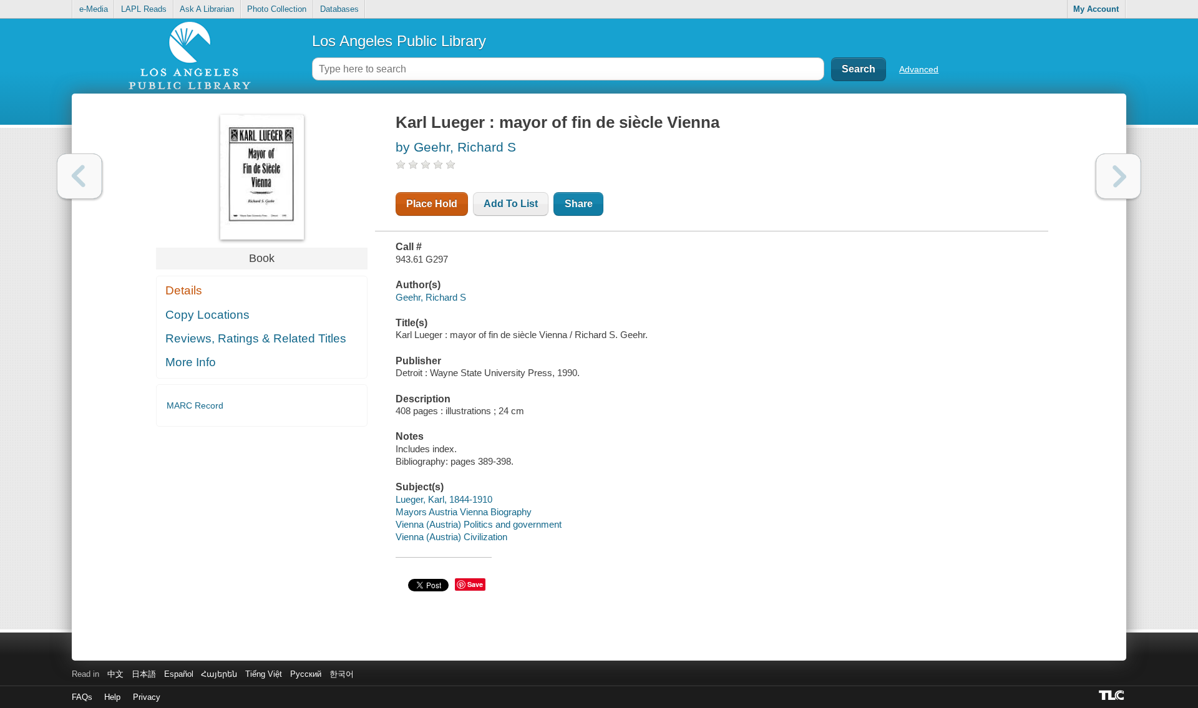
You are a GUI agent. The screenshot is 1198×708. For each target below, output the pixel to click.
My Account (1096, 9)
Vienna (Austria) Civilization (451, 536)
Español (178, 674)
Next (1118, 176)
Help (112, 697)
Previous (79, 176)
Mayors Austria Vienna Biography (464, 512)
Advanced (918, 69)
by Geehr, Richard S (456, 147)
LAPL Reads (144, 9)
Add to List (511, 203)
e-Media (93, 9)
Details (183, 290)
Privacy (146, 697)
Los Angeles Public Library (399, 40)
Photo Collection (276, 9)
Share (579, 203)
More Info (190, 362)
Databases (339, 9)
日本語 (144, 674)
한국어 (341, 674)
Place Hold (431, 203)
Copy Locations (207, 314)
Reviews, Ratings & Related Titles (255, 338)
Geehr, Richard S (431, 297)
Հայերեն (219, 674)
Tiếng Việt (263, 674)
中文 (115, 674)
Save (475, 584)
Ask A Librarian (207, 9)
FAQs (82, 697)
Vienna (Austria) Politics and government (479, 524)
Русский (305, 674)
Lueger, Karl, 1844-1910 (444, 499)
